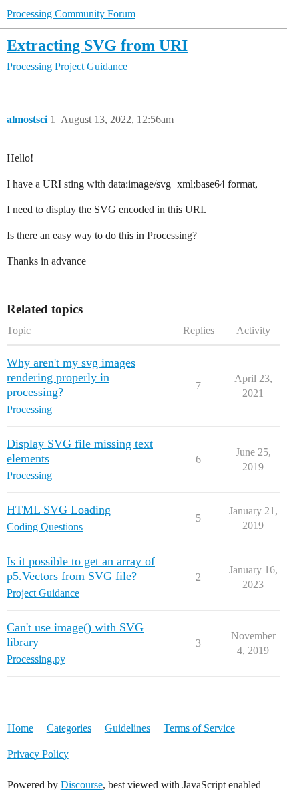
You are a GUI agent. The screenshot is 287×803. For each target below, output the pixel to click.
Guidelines (127, 728)
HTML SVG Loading (59, 509)
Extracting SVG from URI (97, 45)
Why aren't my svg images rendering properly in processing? (71, 377)
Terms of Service (199, 728)
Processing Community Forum (71, 13)
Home (20, 728)
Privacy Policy (38, 754)
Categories (69, 728)
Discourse (82, 784)
